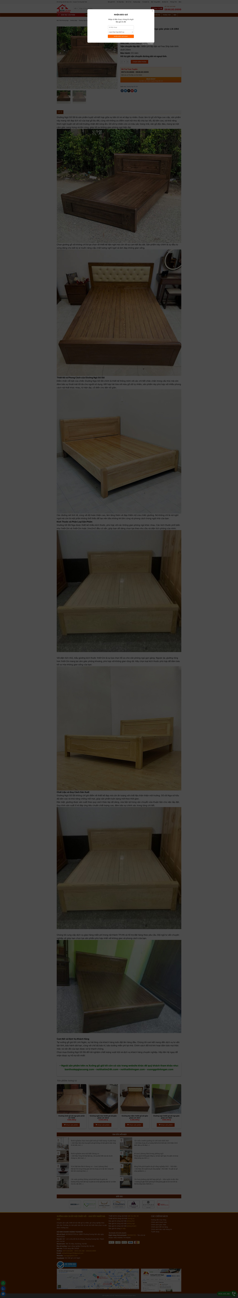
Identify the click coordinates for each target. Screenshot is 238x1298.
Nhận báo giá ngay (121, 36)
